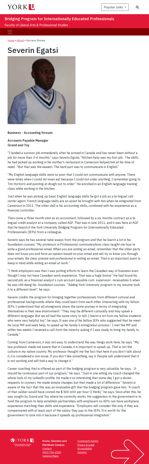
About (20, 40)
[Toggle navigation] (10, 31)
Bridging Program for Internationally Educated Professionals (59, 18)
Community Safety (87, 441)
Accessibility (84, 448)
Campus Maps (50, 456)
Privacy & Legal (85, 445)
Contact (47, 448)
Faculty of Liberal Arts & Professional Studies (36, 25)
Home (11, 40)
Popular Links (114, 7)
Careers (82, 452)
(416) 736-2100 (51, 452)
